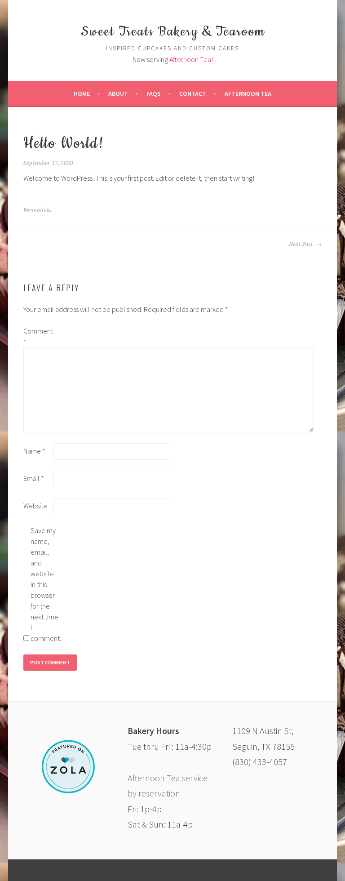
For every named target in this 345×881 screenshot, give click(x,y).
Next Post (301, 244)
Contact (192, 93)
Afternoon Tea (190, 59)
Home (82, 93)
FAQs (153, 93)
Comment (37, 336)
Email (33, 478)
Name (34, 450)
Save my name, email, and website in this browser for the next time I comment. (45, 584)
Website (35, 505)
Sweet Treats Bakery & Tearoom (173, 32)
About (118, 93)
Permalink (36, 210)
